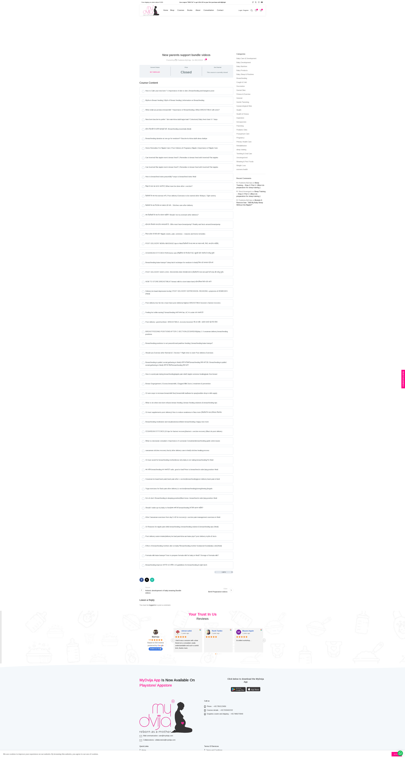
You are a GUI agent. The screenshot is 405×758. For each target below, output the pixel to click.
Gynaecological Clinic (244, 106)
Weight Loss (241, 165)
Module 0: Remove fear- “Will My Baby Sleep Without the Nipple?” (249, 202)
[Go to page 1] (217, 653)
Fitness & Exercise (243, 94)
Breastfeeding (241, 78)
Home (144, 750)
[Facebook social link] (253, 2)
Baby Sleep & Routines (245, 74)
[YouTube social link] (261, 2)
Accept (397, 754)
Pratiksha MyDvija (184, 60)
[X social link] (255, 2)
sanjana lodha (217, 631)
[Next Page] (232, 572)
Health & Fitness (242, 114)
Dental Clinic (241, 90)
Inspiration (240, 118)
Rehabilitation (241, 146)
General (239, 98)
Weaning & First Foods (244, 161)
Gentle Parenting (242, 102)
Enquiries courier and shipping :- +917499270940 (225, 714)
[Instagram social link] (258, 2)
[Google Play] (238, 689)
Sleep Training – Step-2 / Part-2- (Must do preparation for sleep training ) (250, 185)
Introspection (241, 122)
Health (238, 110)
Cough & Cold (241, 82)
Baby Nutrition (241, 66)
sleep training (241, 150)
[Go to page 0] (215, 653)
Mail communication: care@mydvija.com (158, 736)
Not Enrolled (155, 72)
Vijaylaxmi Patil (187, 631)
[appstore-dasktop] (253, 689)
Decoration (240, 86)
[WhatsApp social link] (152, 580)
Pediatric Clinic (241, 130)
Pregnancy (240, 138)
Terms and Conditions (214, 750)
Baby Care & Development (246, 58)
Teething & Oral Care (244, 154)
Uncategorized (241, 157)
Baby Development (243, 62)
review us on (154, 649)
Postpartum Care (242, 134)
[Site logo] (151, 10)
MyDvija (155, 637)
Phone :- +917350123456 (216, 706)
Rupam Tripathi (248, 631)
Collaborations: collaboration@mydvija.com (159, 740)
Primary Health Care (243, 142)
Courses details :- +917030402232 (220, 710)
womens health (242, 169)
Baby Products (242, 70)
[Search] (252, 10)
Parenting (240, 126)
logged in (152, 605)
